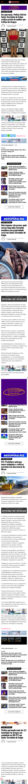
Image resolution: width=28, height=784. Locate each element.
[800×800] (14, 404)
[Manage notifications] (1, 779)
